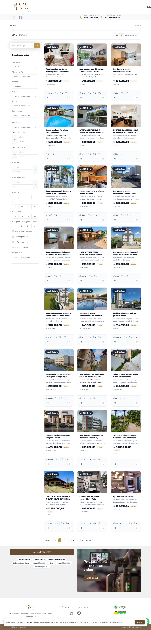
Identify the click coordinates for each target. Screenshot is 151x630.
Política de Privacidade (112, 622)
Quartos (15, 192)
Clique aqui (92, 578)
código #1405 (42, 567)
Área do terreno (18, 177)
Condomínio (17, 111)
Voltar (139, 25)
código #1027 (63, 563)
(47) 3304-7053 (91, 17)
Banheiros (16, 212)
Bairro (14, 101)
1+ (15, 196)
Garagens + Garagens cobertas (25, 221)
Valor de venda (18, 132)
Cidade (15, 82)
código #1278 (39, 563)
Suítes (14, 202)
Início (14, 25)
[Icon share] (13, 17)
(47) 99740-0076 (112, 17)
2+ (22, 196)
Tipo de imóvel (18, 72)
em (24, 559)
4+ (35, 196)
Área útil (15, 162)
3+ (28, 196)
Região (15, 91)
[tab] (25, 55)
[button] (37, 45)
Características (18, 253)
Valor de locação (19, 147)
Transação (16, 62)
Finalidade (16, 122)
